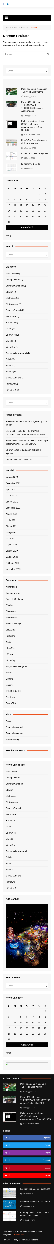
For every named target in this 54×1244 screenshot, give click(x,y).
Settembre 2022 (13, 483)
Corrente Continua (14, 286)
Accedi (9, 721)
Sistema (9, 365)
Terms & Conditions (29, 1240)
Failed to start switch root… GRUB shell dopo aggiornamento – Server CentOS (27, 442)
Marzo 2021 (11, 538)
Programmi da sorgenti (16, 353)
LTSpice (9, 341)
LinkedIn (8, 4)
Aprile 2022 (11, 489)
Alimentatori (11, 273)
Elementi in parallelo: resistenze (35, 1189)
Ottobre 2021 (12, 502)
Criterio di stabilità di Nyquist (34, 153)
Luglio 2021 (11, 520)
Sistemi (9, 371)
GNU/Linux (11, 316)
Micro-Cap (10, 347)
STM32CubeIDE (13, 378)
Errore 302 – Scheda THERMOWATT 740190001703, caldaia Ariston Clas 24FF (25, 433)
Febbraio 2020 (12, 563)
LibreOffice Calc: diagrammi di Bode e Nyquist (23, 451)
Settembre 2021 (13, 508)
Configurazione (13, 279)
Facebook (4, 4)
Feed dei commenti (14, 733)
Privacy (6, 1240)
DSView (9, 292)
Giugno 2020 (12, 551)
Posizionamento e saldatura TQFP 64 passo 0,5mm (26, 423)
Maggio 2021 (12, 532)
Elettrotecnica (12, 304)
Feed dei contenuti (14, 727)
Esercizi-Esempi (13, 310)
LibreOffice (11, 335)
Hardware (10, 322)
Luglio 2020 (11, 545)
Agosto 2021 (11, 514)
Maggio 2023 (12, 477)
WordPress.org (13, 739)
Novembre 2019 (13, 569)
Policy (15, 1240)
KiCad (9, 329)
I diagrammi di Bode (30, 164)
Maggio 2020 (12, 557)
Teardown (10, 384)
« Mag (8, 235)
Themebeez (19, 1234)
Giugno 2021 (12, 526)
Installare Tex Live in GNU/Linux (35, 1202)
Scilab (9, 359)
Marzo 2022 (11, 495)
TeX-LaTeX (11, 390)
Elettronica (11, 298)
